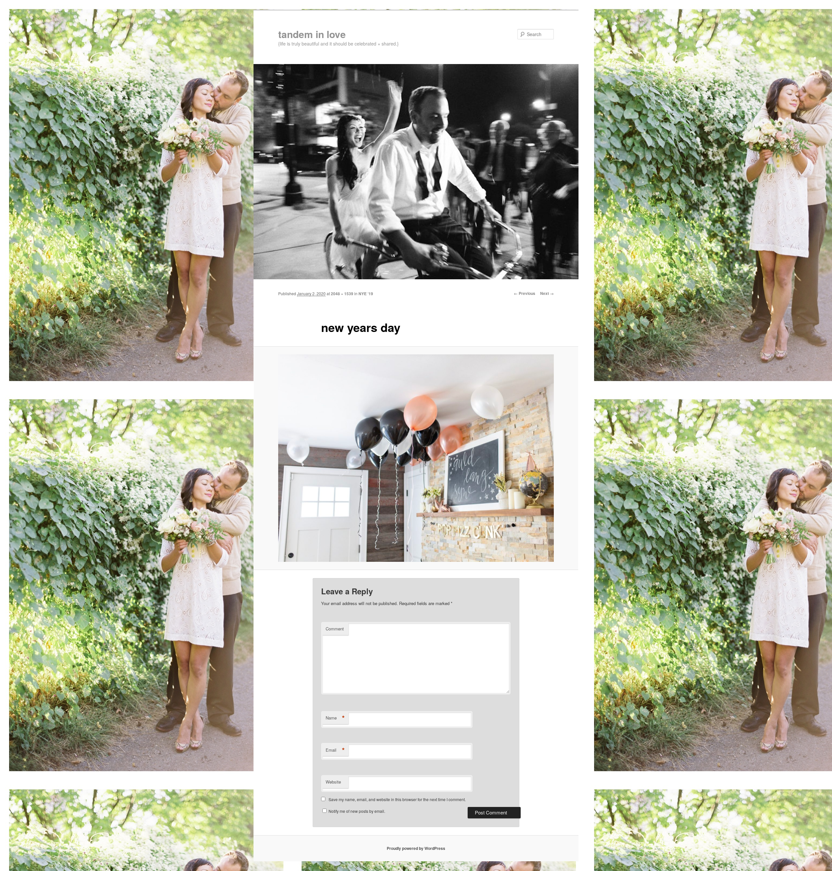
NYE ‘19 (365, 294)
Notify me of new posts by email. (357, 811)
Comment (335, 629)
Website (333, 782)
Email (335, 750)
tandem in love (312, 34)
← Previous (524, 293)
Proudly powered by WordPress (416, 848)
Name (335, 718)
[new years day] (416, 458)
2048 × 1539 (342, 294)
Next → (547, 293)
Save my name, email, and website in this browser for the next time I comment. (397, 799)
